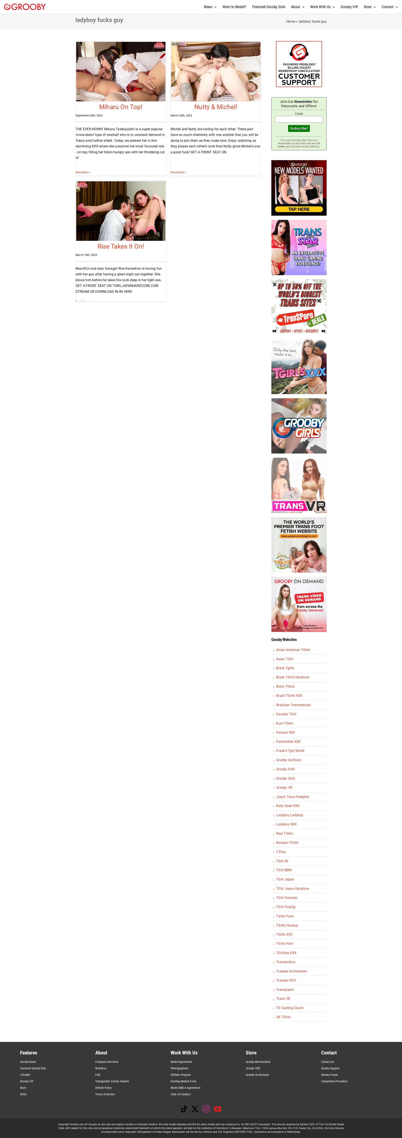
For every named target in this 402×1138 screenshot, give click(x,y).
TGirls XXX (284, 934)
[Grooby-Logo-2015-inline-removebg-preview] (25, 5)
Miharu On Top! (120, 107)
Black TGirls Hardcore (292, 677)
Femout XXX (285, 733)
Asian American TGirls (293, 650)
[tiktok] (184, 1108)
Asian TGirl (284, 659)
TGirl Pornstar (286, 898)
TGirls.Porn (284, 944)
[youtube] (217, 1108)
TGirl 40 (282, 861)
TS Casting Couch (290, 1008)
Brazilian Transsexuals (293, 705)
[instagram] (206, 1108)
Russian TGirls (287, 843)
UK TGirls (283, 1017)
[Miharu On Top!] (120, 71)
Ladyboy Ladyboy (289, 815)
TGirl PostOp (286, 907)
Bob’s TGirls (285, 686)
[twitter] (194, 1108)
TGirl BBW (284, 870)
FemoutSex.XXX (288, 742)
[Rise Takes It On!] (120, 211)
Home (290, 21)
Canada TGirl (286, 714)
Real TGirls (284, 833)
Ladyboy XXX (286, 824)
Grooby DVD (285, 769)
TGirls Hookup (287, 925)
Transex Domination (291, 971)
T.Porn (281, 852)
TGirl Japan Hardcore (292, 889)
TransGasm (285, 990)
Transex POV (286, 980)
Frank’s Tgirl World (290, 751)
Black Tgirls (285, 668)
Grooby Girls (285, 778)
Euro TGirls (284, 723)
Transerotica (285, 962)
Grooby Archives (288, 760)
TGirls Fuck (285, 916)
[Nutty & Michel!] (215, 71)
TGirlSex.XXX (286, 953)
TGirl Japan (285, 879)
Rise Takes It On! (121, 246)
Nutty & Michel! (215, 107)
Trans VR (283, 999)
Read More (82, 172)
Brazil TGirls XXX (289, 696)
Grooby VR (284, 788)
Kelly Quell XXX (288, 806)
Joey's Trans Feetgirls (292, 797)
